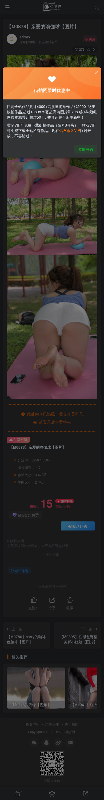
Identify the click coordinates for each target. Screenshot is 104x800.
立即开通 (85, 149)
